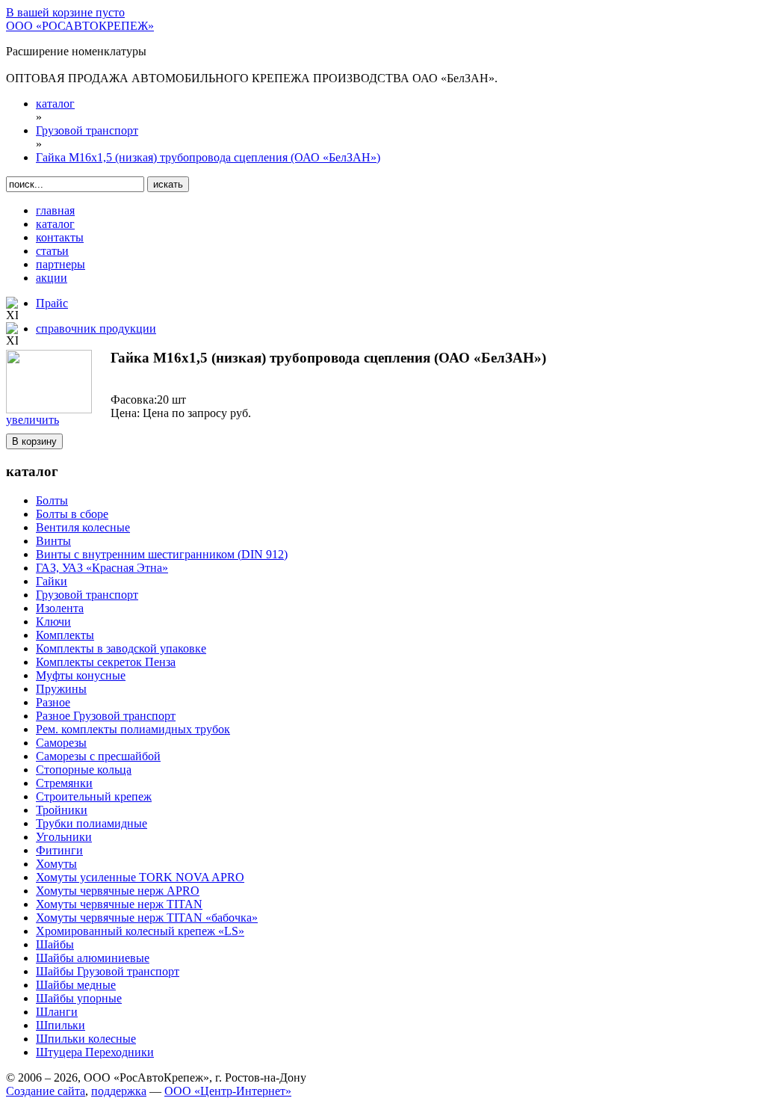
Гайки (51, 581)
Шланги (57, 1011)
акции (51, 277)
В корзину (34, 441)
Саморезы (61, 742)
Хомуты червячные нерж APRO (117, 890)
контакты (60, 237)
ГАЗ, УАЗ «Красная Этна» (102, 567)
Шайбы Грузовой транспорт (107, 971)
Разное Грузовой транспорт (106, 715)
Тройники (61, 810)
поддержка (118, 1091)
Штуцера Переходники (95, 1052)
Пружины (61, 688)
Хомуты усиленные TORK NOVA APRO (140, 877)
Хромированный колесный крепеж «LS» (140, 931)
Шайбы (55, 944)
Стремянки (64, 783)
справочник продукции (96, 328)
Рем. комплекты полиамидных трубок (133, 729)
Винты (53, 540)
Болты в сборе (72, 514)
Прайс (52, 303)
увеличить (32, 419)
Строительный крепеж (94, 796)
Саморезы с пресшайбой (98, 756)
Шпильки (60, 1025)
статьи (52, 250)
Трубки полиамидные (91, 823)
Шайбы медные (76, 984)
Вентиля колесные (83, 527)
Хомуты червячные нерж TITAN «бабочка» (147, 917)
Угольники (64, 836)
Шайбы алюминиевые (92, 958)
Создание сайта (45, 1091)
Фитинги (59, 850)
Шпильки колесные (86, 1038)
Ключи (53, 621)
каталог (55, 224)
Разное (53, 702)
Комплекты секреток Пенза (106, 662)
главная (55, 210)
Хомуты (56, 863)
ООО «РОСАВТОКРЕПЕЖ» (80, 25)
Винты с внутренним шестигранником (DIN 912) (162, 554)
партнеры (60, 264)
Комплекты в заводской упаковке (121, 648)
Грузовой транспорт (87, 594)
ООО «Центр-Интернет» (227, 1091)
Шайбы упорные (79, 998)
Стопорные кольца (83, 769)
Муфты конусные (81, 675)
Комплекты (65, 635)
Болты (52, 500)
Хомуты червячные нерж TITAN (119, 904)
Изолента (60, 608)
